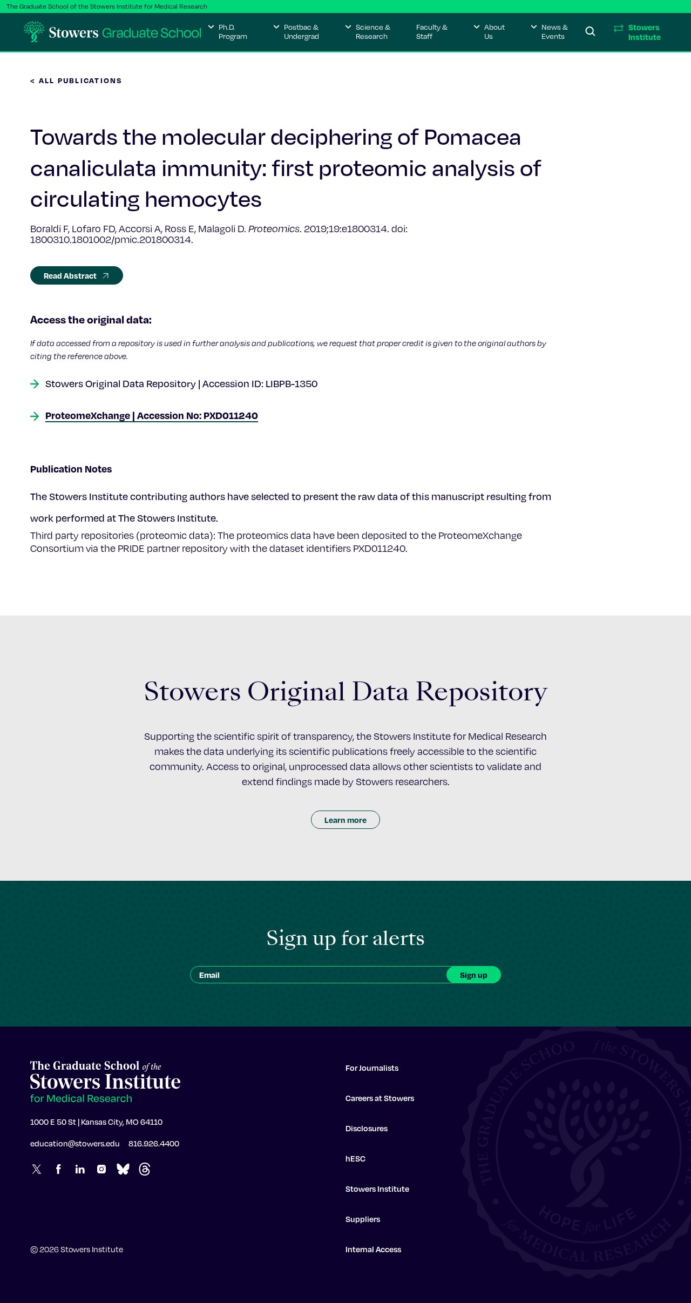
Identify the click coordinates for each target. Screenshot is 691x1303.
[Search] (590, 32)
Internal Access (373, 1249)
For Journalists (372, 1067)
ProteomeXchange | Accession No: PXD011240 (151, 415)
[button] (227, 32)
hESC (355, 1158)
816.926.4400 (153, 1143)
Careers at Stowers (380, 1098)
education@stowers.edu (75, 1143)
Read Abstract (70, 275)
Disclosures (367, 1128)
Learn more (345, 820)
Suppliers (363, 1219)
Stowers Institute (377, 1188)
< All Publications (76, 80)
